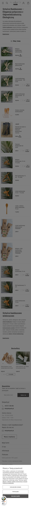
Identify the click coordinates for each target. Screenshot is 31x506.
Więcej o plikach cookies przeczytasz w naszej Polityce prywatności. (15, 482)
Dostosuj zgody (15, 491)
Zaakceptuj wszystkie (15, 496)
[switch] (3, 503)
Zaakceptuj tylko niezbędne (15, 487)
